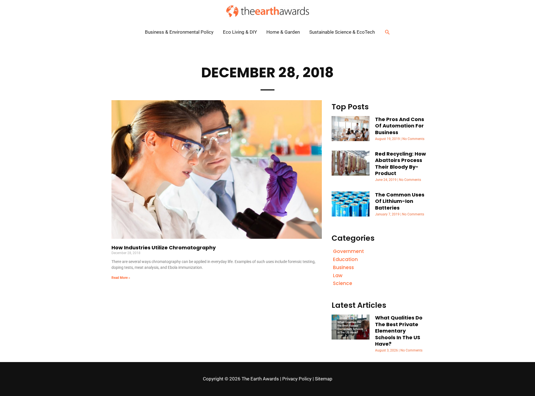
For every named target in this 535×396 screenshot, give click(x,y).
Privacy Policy (297, 379)
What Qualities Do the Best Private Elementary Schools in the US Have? (398, 330)
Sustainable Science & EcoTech (342, 32)
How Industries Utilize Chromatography (163, 247)
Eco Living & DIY (240, 32)
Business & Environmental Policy (179, 32)
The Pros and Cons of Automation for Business (399, 126)
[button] (387, 32)
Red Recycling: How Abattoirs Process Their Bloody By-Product (400, 163)
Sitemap (323, 379)
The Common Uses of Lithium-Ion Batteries (399, 201)
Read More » (120, 278)
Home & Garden (283, 32)
